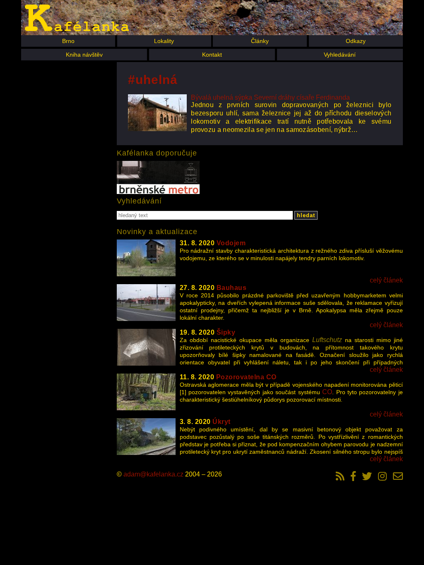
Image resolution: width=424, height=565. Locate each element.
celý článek (386, 280)
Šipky (226, 332)
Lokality (164, 41)
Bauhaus (232, 287)
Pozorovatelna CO (246, 377)
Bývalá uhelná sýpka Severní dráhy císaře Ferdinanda (270, 97)
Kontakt (212, 54)
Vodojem (231, 243)
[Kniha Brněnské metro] (158, 178)
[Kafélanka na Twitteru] (367, 476)
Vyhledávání (340, 54)
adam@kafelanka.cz (153, 474)
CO (327, 391)
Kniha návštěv (84, 54)
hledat (306, 215)
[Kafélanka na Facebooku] (353, 476)
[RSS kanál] (340, 476)
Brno (68, 41)
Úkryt (221, 421)
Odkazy (356, 41)
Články (260, 41)
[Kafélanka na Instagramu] (382, 476)
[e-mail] (398, 476)
